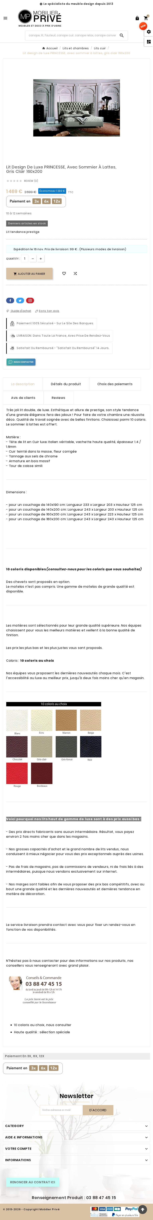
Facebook (10, 300)
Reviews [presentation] (58, 397)
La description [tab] (23, 384)
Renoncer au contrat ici (32, 1182)
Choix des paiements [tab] (115, 384)
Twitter (20, 300)
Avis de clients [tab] (23, 397)
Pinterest (30, 300)
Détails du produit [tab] (66, 384)
